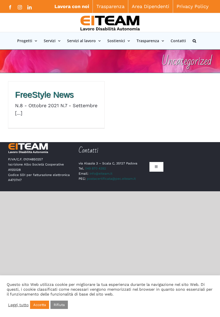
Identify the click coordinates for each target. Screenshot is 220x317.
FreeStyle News (44, 94)
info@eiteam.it (101, 173)
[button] (194, 40)
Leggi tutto (18, 304)
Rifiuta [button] (59, 305)
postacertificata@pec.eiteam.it (111, 179)
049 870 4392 (95, 168)
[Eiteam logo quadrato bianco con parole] (28, 144)
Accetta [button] (39, 305)
